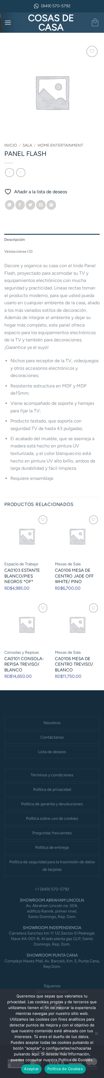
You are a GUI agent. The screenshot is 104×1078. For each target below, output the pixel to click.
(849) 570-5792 (55, 5)
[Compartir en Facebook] (20, 205)
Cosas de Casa (51, 22)
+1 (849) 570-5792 (52, 889)
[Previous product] (20, 172)
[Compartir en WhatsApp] (9, 205)
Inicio (10, 145)
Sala (27, 145)
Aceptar (31, 1068)
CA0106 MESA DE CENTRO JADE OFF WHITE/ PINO (74, 576)
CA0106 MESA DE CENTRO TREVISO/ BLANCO (74, 664)
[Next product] (9, 172)
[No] (96, 1035)
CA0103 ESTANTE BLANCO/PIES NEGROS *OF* (22, 576)
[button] (7, 22)
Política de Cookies (65, 1068)
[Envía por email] (41, 205)
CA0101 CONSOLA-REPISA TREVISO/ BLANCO (24, 664)
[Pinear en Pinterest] (51, 205)
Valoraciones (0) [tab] (18, 251)
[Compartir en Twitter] (30, 205)
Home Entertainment (60, 145)
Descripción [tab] (14, 239)
